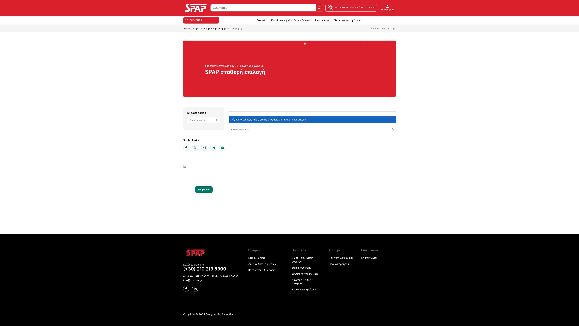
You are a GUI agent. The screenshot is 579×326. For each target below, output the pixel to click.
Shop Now (204, 189)
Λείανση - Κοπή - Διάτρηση (213, 28)
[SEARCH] (393, 129)
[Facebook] (186, 148)
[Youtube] (222, 148)
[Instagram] (204, 148)
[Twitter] (195, 148)
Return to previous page (383, 28)
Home (187, 28)
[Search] (319, 7)
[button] (387, 8)
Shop (195, 28)
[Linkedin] (213, 148)
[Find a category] (217, 120)
